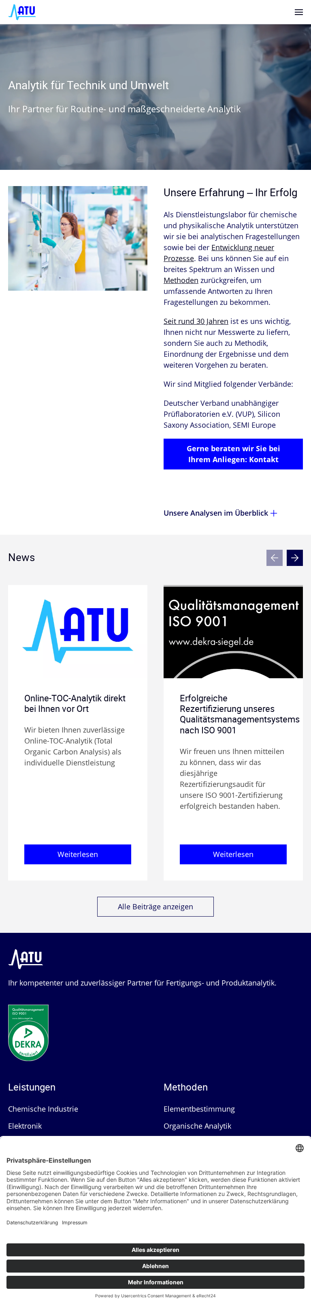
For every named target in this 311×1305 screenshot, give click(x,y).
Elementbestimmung (199, 1109)
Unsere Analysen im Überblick (216, 513)
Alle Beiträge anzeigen (155, 906)
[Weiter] (295, 558)
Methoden (181, 280)
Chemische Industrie (43, 1109)
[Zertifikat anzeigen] (28, 1024)
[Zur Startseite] (22, 11)
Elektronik (25, 1126)
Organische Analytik (197, 1126)
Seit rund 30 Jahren (196, 321)
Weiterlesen (78, 854)
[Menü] (299, 12)
